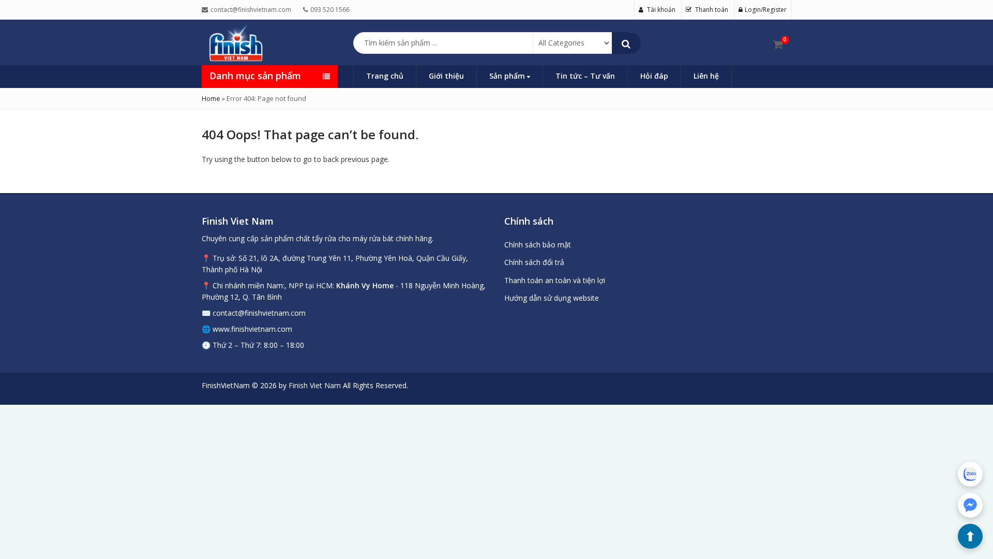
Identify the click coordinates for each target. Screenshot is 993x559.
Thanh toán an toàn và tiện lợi (554, 280)
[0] (778, 44)
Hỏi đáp (654, 76)
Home (211, 98)
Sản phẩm (508, 76)
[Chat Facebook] (970, 505)
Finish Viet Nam (315, 385)
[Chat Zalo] (970, 474)
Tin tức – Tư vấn (585, 76)
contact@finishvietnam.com (259, 313)
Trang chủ (384, 76)
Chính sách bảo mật (537, 244)
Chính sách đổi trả (534, 262)
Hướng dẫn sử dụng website (551, 298)
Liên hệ (706, 76)
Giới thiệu (446, 76)
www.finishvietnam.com (252, 329)
